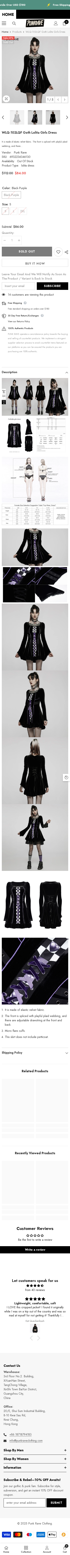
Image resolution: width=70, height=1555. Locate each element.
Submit (56, 1503)
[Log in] (56, 23)
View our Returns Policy (19, 321)
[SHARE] (65, 252)
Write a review (35, 1250)
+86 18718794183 (21, 1434)
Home (5, 32)
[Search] (14, 23)
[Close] (67, 1528)
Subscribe (52, 286)
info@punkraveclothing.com (26, 1441)
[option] (35, 69)
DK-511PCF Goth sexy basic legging (37, 1532)
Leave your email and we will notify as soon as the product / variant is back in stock (34, 276)
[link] (18, 1130)
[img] (35, 1285)
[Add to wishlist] (58, 251)
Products (17, 32)
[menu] (4, 23)
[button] (58, 99)
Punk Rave (20, 152)
